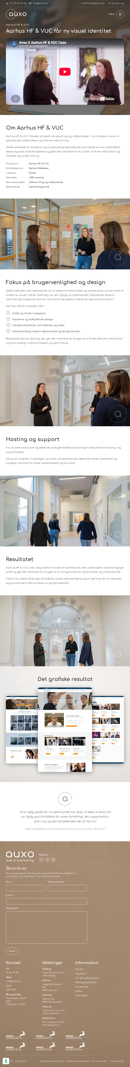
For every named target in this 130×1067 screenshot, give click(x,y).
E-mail (10, 895)
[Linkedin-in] (53, 859)
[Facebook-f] (41, 859)
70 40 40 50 (12, 972)
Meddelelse (13, 908)
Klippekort (80, 973)
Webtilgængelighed (85, 982)
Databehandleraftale (77, 1061)
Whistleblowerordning (52, 1061)
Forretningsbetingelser (87, 978)
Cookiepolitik (117, 1061)
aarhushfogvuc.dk (39, 187)
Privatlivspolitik (99, 1061)
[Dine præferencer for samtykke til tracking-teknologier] (6, 1061)
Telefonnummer (57, 882)
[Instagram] (47, 859)
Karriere (79, 969)
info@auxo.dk (13, 981)
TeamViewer (81, 995)
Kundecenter (82, 987)
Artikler (79, 991)
